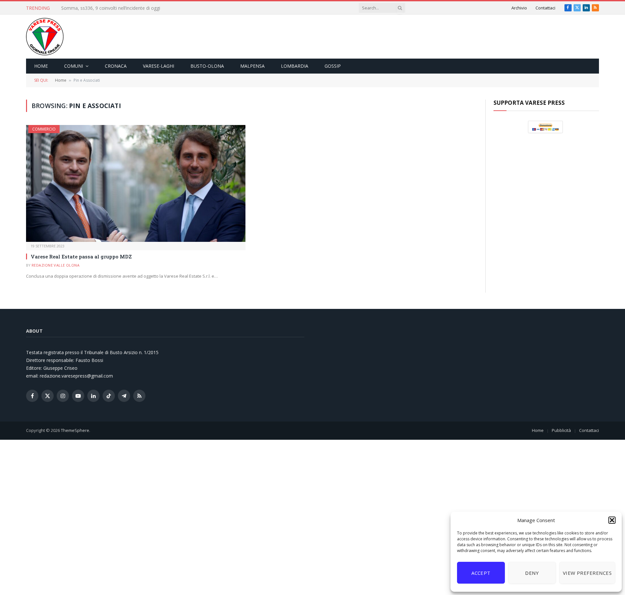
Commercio (44, 129)
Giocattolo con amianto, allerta (94, 8)
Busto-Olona (207, 66)
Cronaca (116, 66)
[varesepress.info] (44, 37)
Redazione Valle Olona (55, 265)
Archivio (519, 8)
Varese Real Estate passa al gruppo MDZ (81, 256)
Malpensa (252, 66)
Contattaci (545, 8)
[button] (612, 520)
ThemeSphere (75, 430)
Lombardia (294, 66)
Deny (532, 573)
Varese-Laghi (158, 66)
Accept (481, 573)
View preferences (587, 573)
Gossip (333, 66)
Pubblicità (561, 430)
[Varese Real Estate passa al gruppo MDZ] (135, 183)
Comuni (73, 66)
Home (41, 66)
